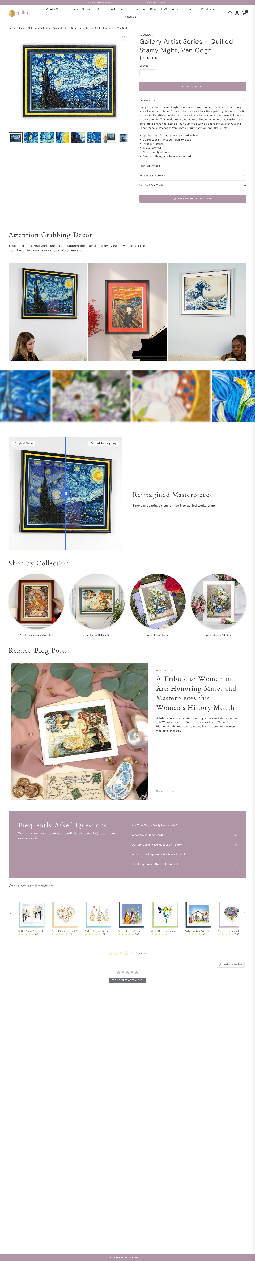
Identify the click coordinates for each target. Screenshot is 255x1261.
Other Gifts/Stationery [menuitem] (165, 9)
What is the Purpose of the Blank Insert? (158, 854)
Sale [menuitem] (190, 9)
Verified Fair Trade (151, 185)
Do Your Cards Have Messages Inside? (157, 844)
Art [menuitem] (99, 9)
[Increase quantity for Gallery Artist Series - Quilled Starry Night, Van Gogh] (154, 73)
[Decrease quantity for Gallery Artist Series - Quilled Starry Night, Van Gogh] (142, 73)
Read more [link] (165, 791)
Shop (21, 28)
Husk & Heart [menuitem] (118, 9)
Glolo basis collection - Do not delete (47, 28)
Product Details (149, 166)
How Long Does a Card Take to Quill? (156, 864)
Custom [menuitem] (139, 9)
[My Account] (237, 12)
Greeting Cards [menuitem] (79, 9)
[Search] (230, 12)
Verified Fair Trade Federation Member (90, 2)
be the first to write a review (127, 980)
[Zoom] (123, 37)
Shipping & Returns (152, 175)
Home (12, 28)
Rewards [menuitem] (130, 16)
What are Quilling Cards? (148, 835)
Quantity (144, 65)
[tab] (231, 965)
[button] (127, 1257)
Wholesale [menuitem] (208, 9)
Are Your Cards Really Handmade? (154, 825)
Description (147, 100)
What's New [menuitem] (54, 9)
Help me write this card (195, 198)
